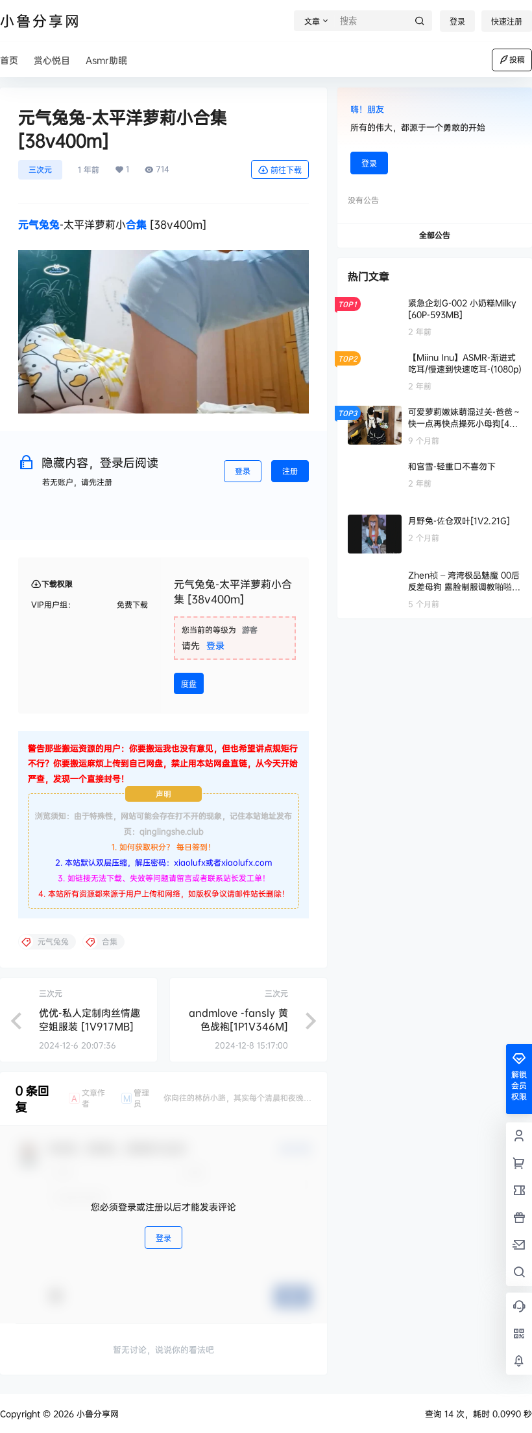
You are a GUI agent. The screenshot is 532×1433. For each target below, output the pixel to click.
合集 (136, 224)
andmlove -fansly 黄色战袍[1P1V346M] (238, 1019)
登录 (457, 22)
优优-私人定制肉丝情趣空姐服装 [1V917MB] (89, 1019)
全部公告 (434, 234)
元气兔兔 (39, 224)
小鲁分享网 (96, 1413)
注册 (290, 470)
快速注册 (506, 22)
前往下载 (286, 170)
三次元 (40, 169)
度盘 (189, 684)
